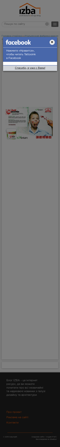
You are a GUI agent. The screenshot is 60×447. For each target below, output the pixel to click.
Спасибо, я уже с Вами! (30, 68)
